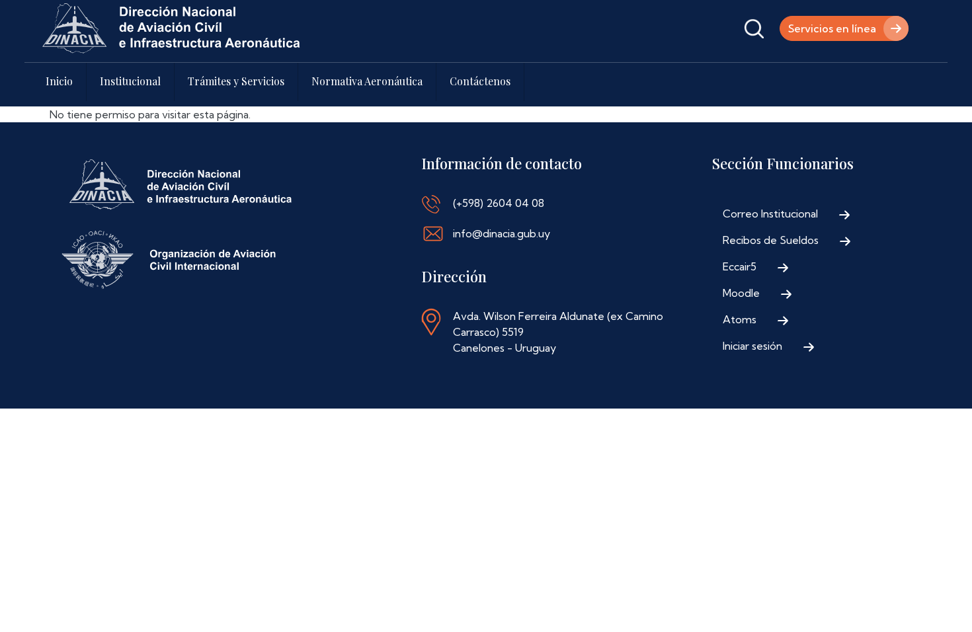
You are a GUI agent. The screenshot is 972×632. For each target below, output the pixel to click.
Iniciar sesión (752, 345)
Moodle (741, 292)
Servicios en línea (832, 28)
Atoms (739, 319)
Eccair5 (739, 266)
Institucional (130, 81)
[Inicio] (171, 28)
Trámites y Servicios (236, 81)
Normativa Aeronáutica (367, 81)
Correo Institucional (770, 213)
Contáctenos (480, 81)
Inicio (59, 81)
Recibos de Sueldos (771, 240)
